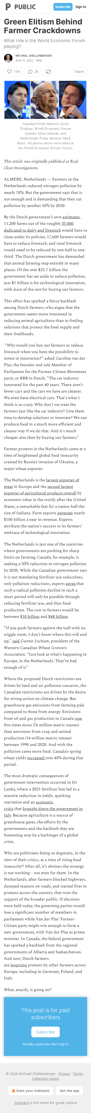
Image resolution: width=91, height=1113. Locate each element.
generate (65, 513)
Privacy (64, 1073)
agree (71, 584)
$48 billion (57, 616)
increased (36, 758)
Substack (21, 1102)
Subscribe (63, 7)
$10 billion (30, 616)
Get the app (69, 1090)
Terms (78, 1073)
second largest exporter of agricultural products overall (40, 490)
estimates (71, 217)
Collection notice (45, 1078)
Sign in (80, 7)
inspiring (18, 965)
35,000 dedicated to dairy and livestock (39, 226)
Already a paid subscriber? (45, 1044)
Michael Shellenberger (34, 55)
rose (78, 718)
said (16, 641)
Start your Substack (33, 1090)
